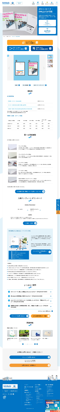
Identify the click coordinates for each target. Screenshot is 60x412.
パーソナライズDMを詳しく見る (40, 251)
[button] (9, 68)
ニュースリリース (39, 394)
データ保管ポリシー (50, 389)
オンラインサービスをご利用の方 (29, 398)
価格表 (16, 85)
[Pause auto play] (37, 344)
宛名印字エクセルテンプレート (34, 210)
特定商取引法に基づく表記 (50, 391)
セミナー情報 (37, 384)
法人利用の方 (28, 395)
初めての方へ (27, 392)
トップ (25, 384)
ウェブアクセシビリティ (39, 400)
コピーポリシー (49, 388)
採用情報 (37, 398)
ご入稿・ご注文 (29, 223)
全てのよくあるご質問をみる (44, 311)
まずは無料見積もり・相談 (40, 316)
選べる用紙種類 (25, 85)
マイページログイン (19, 3)
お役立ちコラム (27, 404)
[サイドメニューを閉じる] (59, 198)
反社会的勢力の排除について (50, 394)
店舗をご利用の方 (28, 394)
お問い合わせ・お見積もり (29, 365)
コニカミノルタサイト (39, 402)
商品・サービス (9, 36)
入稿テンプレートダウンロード (39, 85)
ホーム (4, 36)
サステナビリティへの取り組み (39, 396)
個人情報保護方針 (49, 386)
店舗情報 (26, 390)
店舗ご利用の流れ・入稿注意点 (29, 400)
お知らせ (36, 386)
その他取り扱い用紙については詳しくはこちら (29, 191)
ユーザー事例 (27, 402)
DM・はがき (20, 209)
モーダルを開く (8, 56)
